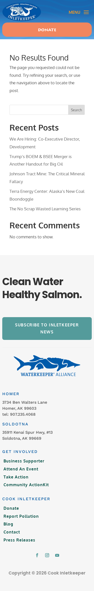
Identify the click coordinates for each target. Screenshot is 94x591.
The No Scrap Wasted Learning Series (45, 208)
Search (76, 110)
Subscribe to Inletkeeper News (47, 328)
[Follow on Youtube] (57, 555)
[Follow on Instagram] (47, 555)
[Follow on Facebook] (37, 555)
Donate (47, 30)
